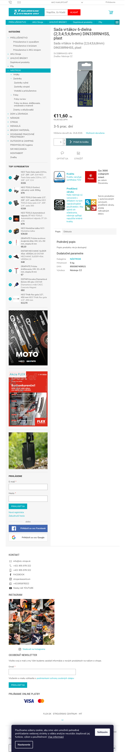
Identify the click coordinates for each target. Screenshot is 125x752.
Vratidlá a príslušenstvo (25, 90)
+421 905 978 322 (22, 565)
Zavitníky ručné (21, 82)
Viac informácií (56, 737)
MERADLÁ (15, 126)
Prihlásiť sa (18, 506)
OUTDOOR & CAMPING (21, 141)
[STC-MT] (62, 719)
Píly (12, 66)
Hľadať (74, 12)
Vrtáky (16, 74)
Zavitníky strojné (22, 86)
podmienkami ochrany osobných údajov (55, 678)
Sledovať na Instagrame (34, 649)
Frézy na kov (20, 99)
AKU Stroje (15, 54)
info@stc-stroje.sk (21, 561)
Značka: (63, 56)
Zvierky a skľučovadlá (23, 109)
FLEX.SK (47, 713)
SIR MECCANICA (18, 149)
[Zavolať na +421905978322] (13, 2)
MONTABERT (16, 153)
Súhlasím (102, 732)
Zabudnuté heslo (17, 515)
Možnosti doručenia (95, 133)
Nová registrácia (16, 512)
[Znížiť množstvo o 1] (64, 143)
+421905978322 (21, 583)
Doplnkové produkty (20, 62)
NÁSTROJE (15, 70)
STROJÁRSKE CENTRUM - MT (67, 713)
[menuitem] (17, 22)
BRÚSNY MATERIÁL (20, 130)
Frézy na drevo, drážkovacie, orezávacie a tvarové (27, 104)
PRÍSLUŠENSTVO (19, 37)
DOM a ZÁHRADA (19, 113)
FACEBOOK (19, 574)
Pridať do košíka (81, 142)
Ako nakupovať (59, 2)
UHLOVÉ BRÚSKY (19, 58)
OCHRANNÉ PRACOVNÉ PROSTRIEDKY (22, 135)
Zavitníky (17, 78)
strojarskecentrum (21, 579)
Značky (13, 157)
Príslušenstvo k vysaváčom (26, 41)
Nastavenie (24, 744)
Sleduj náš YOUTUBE (23, 588)
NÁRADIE (15, 118)
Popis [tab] (58, 231)
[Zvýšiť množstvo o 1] (64, 140)
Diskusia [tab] (67, 231)
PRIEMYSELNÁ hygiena (21, 145)
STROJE (14, 122)
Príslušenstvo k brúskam (25, 45)
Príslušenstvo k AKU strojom (27, 49)
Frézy (15, 94)
